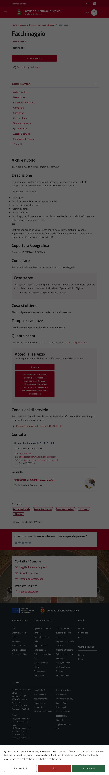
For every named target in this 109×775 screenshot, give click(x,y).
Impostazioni (20, 768)
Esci (54, 768)
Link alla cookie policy (50, 759)
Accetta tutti (88, 768)
